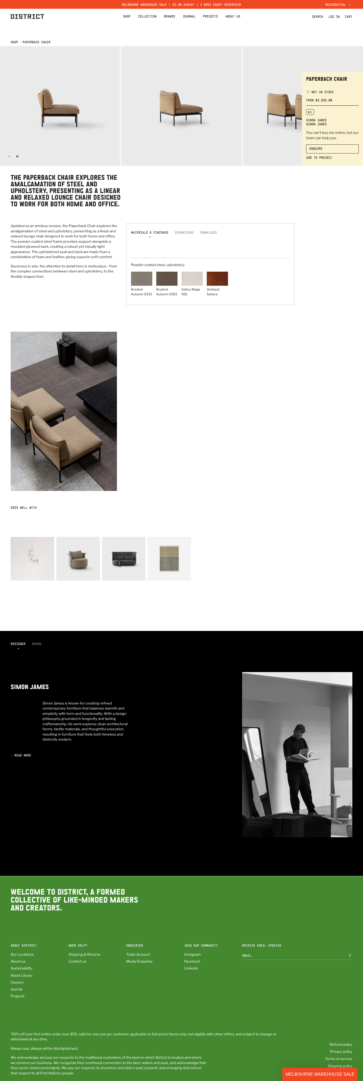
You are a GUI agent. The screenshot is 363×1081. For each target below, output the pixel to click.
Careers (17, 982)
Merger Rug (156, 573)
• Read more (21, 755)
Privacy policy (341, 1051)
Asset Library (21, 975)
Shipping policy (340, 1066)
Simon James (316, 120)
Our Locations (22, 954)
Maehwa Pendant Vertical (32, 573)
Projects (17, 996)
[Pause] (17, 156)
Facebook (192, 961)
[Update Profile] (346, 955)
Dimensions (184, 232)
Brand (36, 644)
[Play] (9, 156)
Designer (18, 644)
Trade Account (138, 954)
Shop (14, 42)
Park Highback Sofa (119, 573)
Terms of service (338, 1059)
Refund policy (341, 1044)
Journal (16, 989)
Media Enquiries (139, 961)
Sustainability (21, 968)
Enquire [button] (315, 148)
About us (18, 961)
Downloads (208, 232)
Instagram (192, 954)
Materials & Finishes (149, 232)
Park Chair (65, 573)
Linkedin (191, 968)
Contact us (77, 961)
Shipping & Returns (84, 954)
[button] (337, 4)
